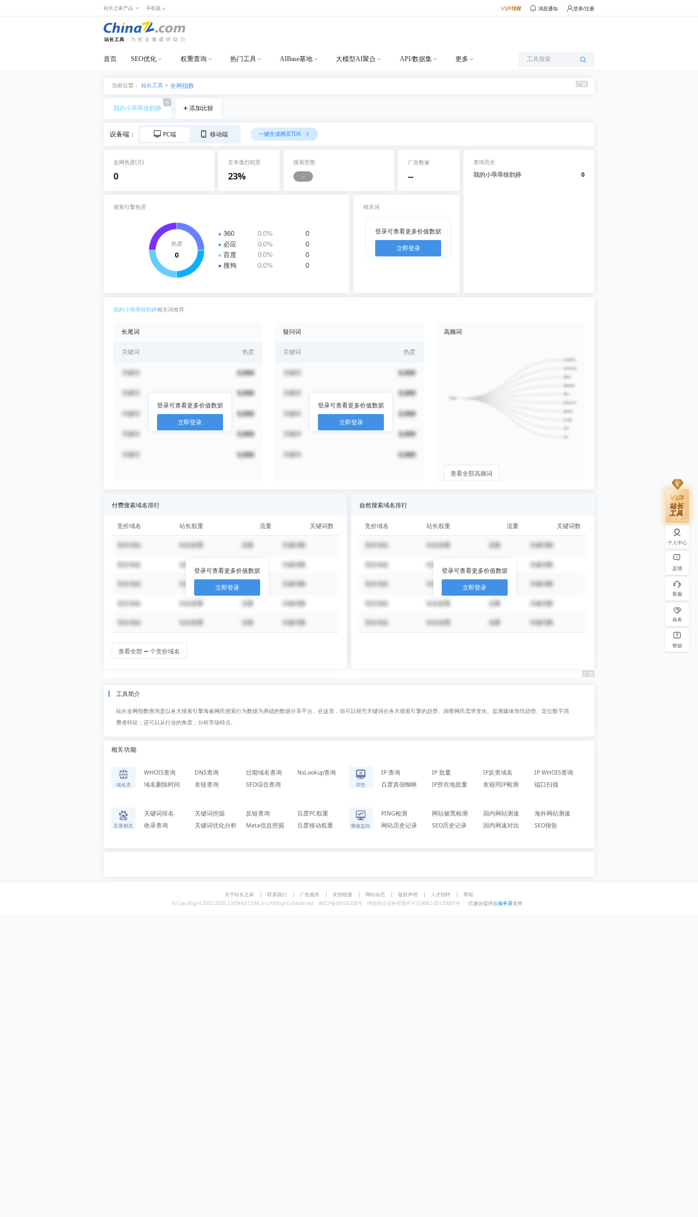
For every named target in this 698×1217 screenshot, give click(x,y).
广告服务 (310, 894)
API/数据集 (416, 59)
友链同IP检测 (501, 784)
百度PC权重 (312, 813)
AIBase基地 (296, 59)
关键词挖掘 (210, 813)
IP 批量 (441, 772)
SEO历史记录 (449, 825)
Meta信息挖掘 (265, 825)
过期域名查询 (264, 772)
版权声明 (408, 894)
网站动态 (375, 894)
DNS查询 (207, 772)
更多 (461, 59)
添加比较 (201, 108)
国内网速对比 (501, 825)
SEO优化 (144, 59)
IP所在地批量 (449, 784)
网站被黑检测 (450, 813)
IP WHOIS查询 (553, 772)
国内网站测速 (501, 813)
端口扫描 (546, 784)
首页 (110, 59)
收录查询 (156, 825)
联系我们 (277, 894)
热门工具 (243, 59)
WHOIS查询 (160, 772)
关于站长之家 (239, 894)
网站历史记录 (399, 825)
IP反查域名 (498, 772)
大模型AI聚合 (356, 59)
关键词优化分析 (216, 825)
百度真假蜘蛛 (399, 784)
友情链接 (342, 894)
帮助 (468, 894)
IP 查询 (390, 772)
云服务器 (503, 903)
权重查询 (193, 59)
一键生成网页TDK (280, 133)
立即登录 (408, 248)
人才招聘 (440, 894)
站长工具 (152, 85)
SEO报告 (545, 825)
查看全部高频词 (471, 473)
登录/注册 (583, 8)
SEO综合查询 (263, 784)
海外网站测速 (552, 813)
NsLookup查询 (316, 772)
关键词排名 (159, 813)
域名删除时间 (162, 784)
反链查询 (258, 813)
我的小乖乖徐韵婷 (137, 108)
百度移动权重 (315, 825)
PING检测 (394, 813)
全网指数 (182, 85)
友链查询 (207, 784)
